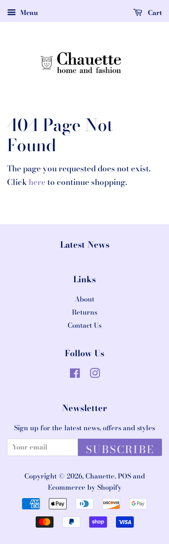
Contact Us (84, 325)
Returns (84, 312)
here (37, 182)
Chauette (100, 476)
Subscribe (120, 448)
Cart (154, 12)
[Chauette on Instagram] (95, 375)
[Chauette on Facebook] (74, 375)
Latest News (84, 244)
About (84, 299)
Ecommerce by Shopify (85, 487)
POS (124, 476)
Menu (28, 12)
